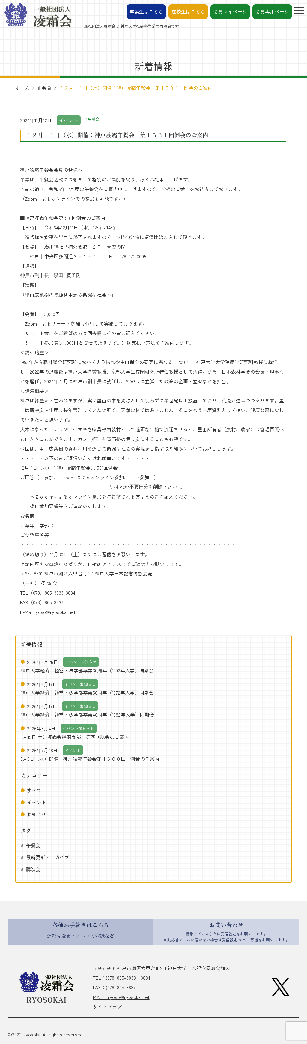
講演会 (33, 869)
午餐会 (33, 845)
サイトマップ (107, 1006)
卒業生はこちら (146, 11)
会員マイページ (230, 11)
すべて (34, 790)
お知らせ (36, 814)
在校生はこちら (188, 11)
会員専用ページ (272, 11)
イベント (36, 802)
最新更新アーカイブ (47, 857)
